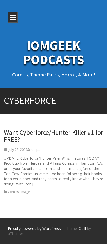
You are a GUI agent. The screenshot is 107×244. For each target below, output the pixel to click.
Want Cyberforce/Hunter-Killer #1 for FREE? (53, 136)
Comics (13, 191)
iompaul (37, 149)
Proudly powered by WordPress (34, 228)
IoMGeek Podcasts (53, 52)
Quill (82, 228)
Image (25, 191)
